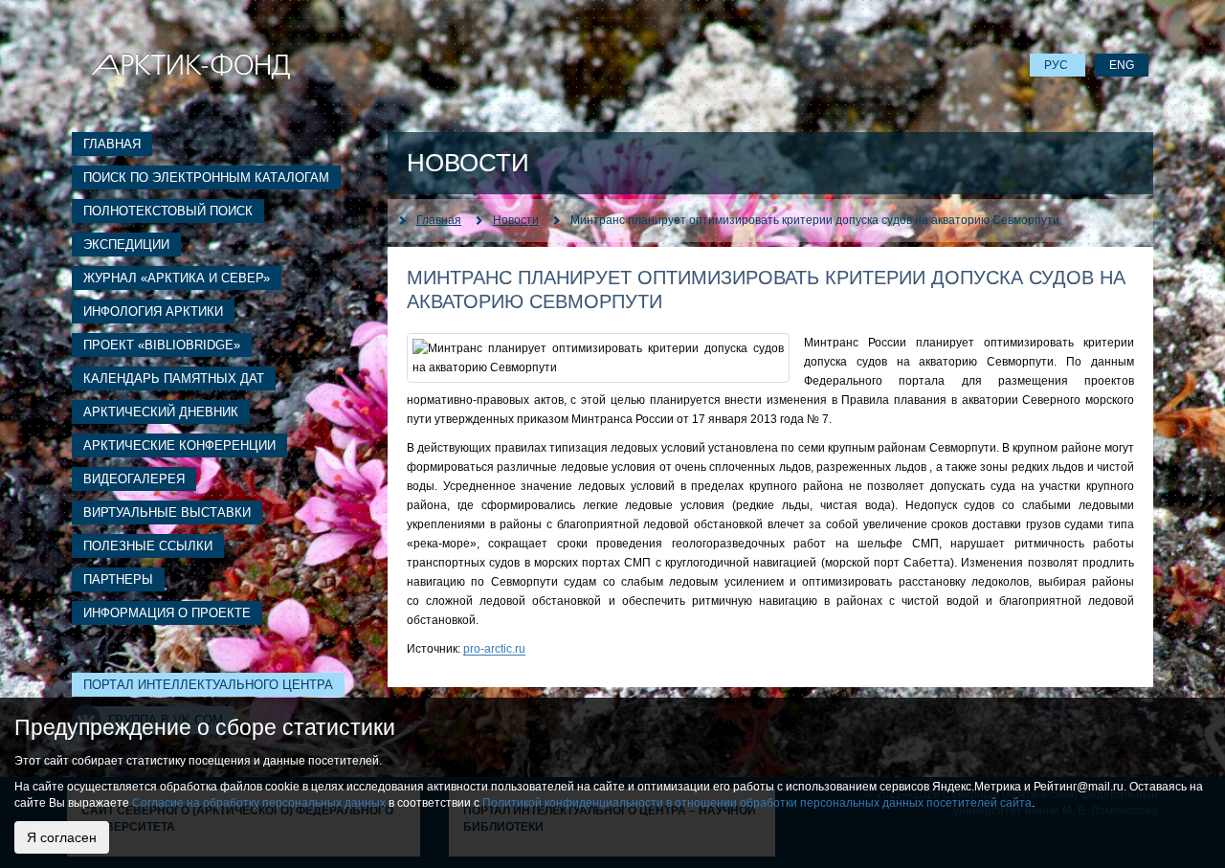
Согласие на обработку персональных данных (259, 803)
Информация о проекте (167, 613)
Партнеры (118, 579)
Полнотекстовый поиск (168, 211)
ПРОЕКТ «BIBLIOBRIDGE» (161, 345)
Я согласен (62, 837)
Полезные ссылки (147, 546)
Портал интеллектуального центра (208, 685)
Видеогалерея (134, 479)
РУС (1057, 65)
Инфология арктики (153, 311)
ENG (1121, 65)
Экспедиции (126, 244)
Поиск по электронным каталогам (206, 177)
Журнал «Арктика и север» (176, 278)
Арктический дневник (160, 412)
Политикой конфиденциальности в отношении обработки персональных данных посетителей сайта (757, 803)
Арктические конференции (179, 445)
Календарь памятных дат (173, 378)
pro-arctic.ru (494, 649)
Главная (112, 144)
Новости (516, 220)
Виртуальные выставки (167, 512)
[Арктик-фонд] (190, 65)
